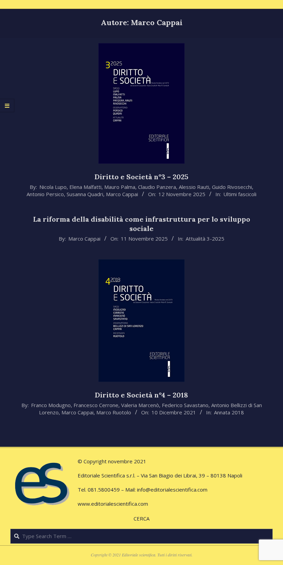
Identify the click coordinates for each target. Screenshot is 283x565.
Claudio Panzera (157, 186)
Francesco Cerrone (96, 405)
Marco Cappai (122, 194)
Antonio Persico (45, 194)
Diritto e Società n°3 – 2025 (141, 176)
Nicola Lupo (53, 186)
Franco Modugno (51, 405)
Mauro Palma (119, 186)
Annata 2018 (229, 412)
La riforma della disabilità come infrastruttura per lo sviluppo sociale (141, 224)
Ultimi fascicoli (239, 194)
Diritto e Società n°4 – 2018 (141, 395)
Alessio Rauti (194, 186)
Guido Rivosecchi (232, 186)
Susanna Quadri (85, 194)
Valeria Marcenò (140, 405)
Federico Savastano (185, 405)
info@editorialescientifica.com (172, 489)
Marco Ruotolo (113, 412)
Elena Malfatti (85, 186)
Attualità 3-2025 (205, 238)
